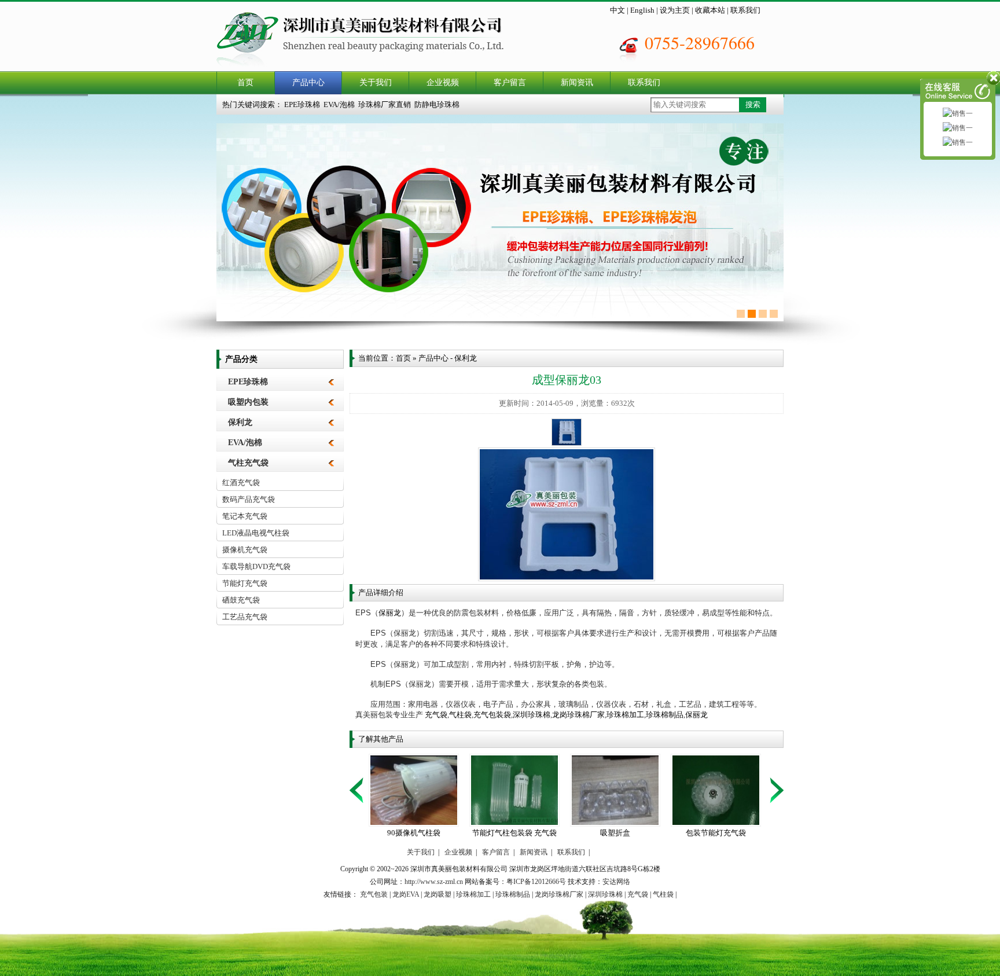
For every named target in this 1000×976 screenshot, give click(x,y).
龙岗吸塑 (437, 894)
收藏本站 (710, 10)
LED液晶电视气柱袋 (255, 533)
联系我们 (745, 10)
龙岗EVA (405, 894)
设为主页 (675, 10)
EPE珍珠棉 (302, 104)
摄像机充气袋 (244, 549)
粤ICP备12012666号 (536, 882)
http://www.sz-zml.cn (434, 882)
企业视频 (443, 82)
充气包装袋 (492, 714)
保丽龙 (389, 612)
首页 (245, 82)
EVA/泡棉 (339, 104)
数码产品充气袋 (248, 499)
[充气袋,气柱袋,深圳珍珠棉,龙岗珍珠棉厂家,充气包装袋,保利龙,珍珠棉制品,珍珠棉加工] (374, 68)
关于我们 (375, 82)
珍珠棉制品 (664, 714)
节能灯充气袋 (244, 583)
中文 (617, 10)
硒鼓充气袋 (241, 600)
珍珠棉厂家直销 (384, 104)
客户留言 (510, 82)
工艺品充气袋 (244, 616)
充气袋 (436, 714)
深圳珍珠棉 (531, 714)
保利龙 (240, 422)
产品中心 (308, 82)
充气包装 (374, 894)
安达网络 (616, 882)
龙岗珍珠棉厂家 (578, 714)
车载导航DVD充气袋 (256, 566)
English (642, 10)
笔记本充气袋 (244, 516)
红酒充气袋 (241, 482)
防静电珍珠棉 (436, 104)
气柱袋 (460, 714)
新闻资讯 (577, 82)
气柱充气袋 (248, 462)
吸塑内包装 (248, 402)
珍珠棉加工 (625, 714)
